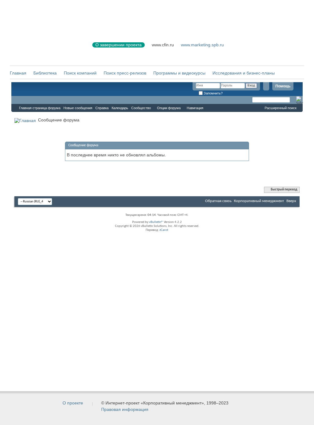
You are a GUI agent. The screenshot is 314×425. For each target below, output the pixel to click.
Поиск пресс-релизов (125, 73)
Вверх (291, 201)
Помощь (282, 86)
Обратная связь (218, 201)
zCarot (163, 230)
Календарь (120, 108)
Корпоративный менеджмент (259, 201)
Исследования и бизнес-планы (244, 73)
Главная (18, 73)
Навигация (195, 108)
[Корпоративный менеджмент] (45, 48)
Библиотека (45, 73)
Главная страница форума (39, 108)
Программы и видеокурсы (179, 73)
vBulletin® (156, 222)
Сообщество (141, 108)
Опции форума (169, 108)
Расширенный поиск (281, 108)
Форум (23, 100)
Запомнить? (213, 93)
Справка (102, 108)
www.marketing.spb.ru (202, 44)
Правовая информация (124, 409)
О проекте (73, 402)
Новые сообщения (77, 108)
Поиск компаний (80, 73)
